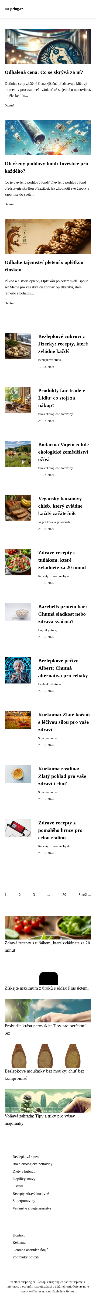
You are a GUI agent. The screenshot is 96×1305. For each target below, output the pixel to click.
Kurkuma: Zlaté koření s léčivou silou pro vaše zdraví (64, 722)
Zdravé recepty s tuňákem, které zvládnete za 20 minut (62, 560)
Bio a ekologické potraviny (55, 414)
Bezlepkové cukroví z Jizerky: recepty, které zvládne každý (63, 344)
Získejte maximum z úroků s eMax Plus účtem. (47, 988)
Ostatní (9, 105)
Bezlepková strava (50, 360)
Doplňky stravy (48, 630)
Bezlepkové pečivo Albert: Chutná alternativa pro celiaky (63, 668)
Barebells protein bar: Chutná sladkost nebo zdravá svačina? (62, 614)
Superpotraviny (48, 738)
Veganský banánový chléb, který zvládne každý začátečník (60, 506)
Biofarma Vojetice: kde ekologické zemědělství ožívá (63, 452)
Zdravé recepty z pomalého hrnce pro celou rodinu (60, 830)
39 (64, 895)
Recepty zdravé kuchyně (53, 576)
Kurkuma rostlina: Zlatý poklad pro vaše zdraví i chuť (62, 776)
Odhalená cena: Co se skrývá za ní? (44, 72)
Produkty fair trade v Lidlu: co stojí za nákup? (61, 398)
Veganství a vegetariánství (55, 522)
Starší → (85, 895)
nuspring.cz (14, 9)
